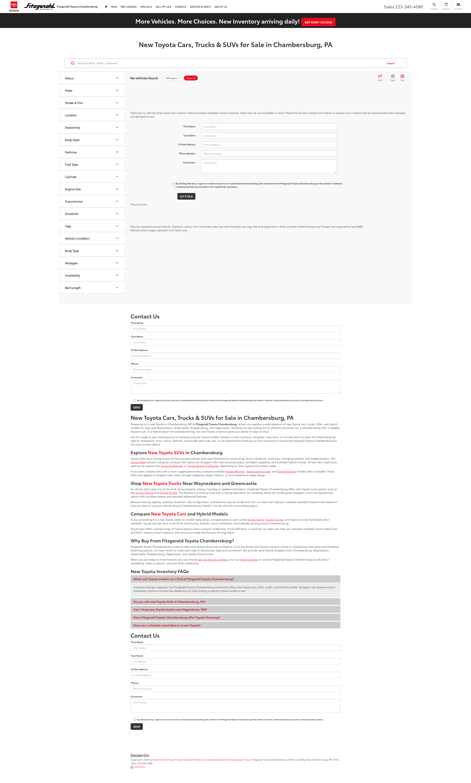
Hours (248, 759)
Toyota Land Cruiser (258, 471)
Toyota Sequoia (286, 471)
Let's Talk (186, 196)
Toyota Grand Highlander (203, 466)
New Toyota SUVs (166, 452)
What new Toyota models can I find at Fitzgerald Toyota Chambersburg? (183, 579)
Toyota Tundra (168, 493)
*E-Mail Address (186, 144)
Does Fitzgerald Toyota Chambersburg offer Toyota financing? (176, 617)
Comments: (189, 162)
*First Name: (137, 322)
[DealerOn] (140, 755)
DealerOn (158, 759)
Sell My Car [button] (163, 6)
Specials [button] (146, 6)
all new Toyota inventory (213, 559)
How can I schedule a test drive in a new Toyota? (167, 625)
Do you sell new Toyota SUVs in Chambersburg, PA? (169, 601)
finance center (249, 559)
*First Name (189, 126)
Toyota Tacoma (144, 493)
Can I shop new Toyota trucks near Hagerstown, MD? (170, 609)
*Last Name (189, 135)
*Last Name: (137, 336)
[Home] (106, 6)
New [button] (114, 6)
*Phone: (135, 363)
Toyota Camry (255, 519)
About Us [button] (221, 6)
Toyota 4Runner (235, 471)
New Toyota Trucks (162, 483)
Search (391, 63)
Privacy (178, 759)
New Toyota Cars (168, 513)
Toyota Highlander (171, 466)
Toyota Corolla (274, 519)
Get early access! (318, 22)
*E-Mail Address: (139, 350)
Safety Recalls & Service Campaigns (224, 759)
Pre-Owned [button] (129, 6)
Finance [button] (180, 6)
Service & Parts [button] (200, 6)
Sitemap (168, 759)
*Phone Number (187, 153)
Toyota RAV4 (138, 462)
